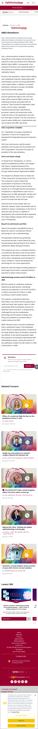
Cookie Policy (15, 712)
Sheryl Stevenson (27, 495)
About (19, 633)
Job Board (19, 649)
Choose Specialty (17, 8)
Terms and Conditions (19, 643)
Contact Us (19, 645)
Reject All (21, 720)
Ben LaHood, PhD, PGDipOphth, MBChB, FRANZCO (19, 458)
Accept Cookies (21, 725)
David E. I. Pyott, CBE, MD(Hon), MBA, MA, (17, 532)
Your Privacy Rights (19, 651)
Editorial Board (19, 641)
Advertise (19, 635)
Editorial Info (19, 639)
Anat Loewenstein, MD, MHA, (13, 495)
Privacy (19, 637)
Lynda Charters (9, 421)
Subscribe (28, 366)
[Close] (35, 695)
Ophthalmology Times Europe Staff (15, 571)
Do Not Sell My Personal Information (19, 647)
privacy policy (6, 371)
